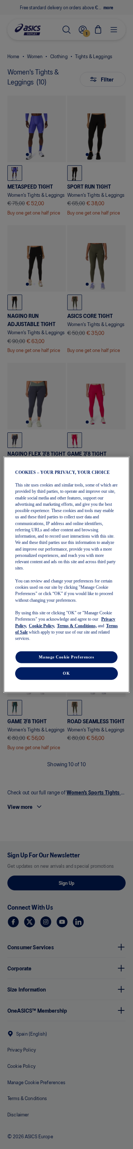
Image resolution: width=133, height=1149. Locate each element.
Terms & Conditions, (77, 625)
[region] (66, 574)
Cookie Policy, (42, 625)
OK (66, 673)
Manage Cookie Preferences (66, 657)
